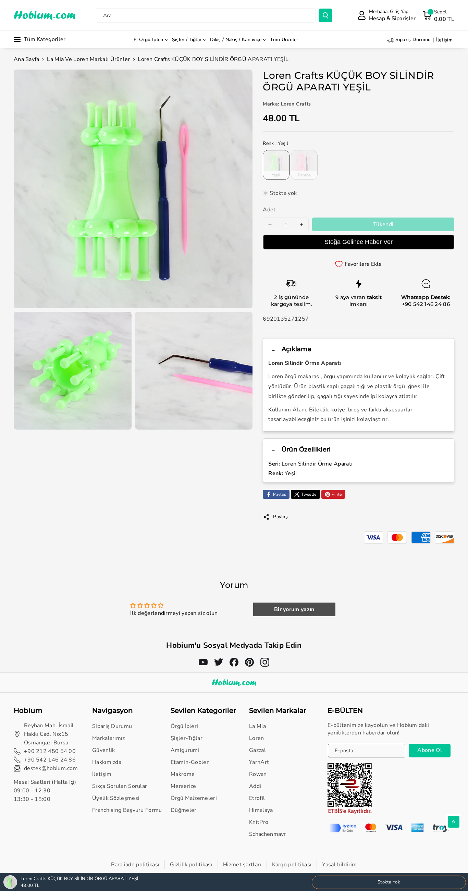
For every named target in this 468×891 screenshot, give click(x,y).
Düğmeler (183, 810)
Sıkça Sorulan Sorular (119, 786)
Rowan (258, 774)
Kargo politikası (292, 864)
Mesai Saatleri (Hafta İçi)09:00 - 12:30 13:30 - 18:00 (45, 790)
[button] (438, 15)
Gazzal (257, 750)
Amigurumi (185, 750)
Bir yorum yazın (294, 609)
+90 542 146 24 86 (426, 304)
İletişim (101, 774)
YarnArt (259, 762)
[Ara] (325, 15)
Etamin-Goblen (190, 762)
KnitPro (258, 822)
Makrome (183, 774)
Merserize (183, 786)
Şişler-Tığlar (186, 738)
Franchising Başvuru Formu (127, 810)
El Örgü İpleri (148, 39)
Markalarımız (108, 738)
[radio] (276, 165)
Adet (269, 209)
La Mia (257, 726)
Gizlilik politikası (191, 864)
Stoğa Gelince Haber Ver (358, 241)
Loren (256, 738)
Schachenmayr (267, 834)
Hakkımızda (106, 762)
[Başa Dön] (453, 821)
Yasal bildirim (339, 864)
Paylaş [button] (280, 516)
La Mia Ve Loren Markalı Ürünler (88, 59)
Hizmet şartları (242, 864)
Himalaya (261, 810)
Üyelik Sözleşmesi (115, 798)
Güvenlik (103, 750)
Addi (255, 786)
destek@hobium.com (51, 768)
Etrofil (257, 798)
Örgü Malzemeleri (194, 798)
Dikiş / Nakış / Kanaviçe (235, 39)
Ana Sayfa (26, 59)
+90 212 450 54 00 (50, 751)
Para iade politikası (135, 864)
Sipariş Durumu (112, 726)
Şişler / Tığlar (187, 39)
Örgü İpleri (184, 726)
